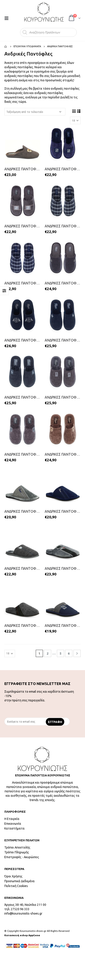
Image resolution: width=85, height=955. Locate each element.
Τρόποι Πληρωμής (16, 852)
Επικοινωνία (12, 823)
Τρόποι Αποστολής (17, 847)
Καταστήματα (14, 828)
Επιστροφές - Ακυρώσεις (21, 857)
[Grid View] (74, 111)
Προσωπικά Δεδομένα (19, 881)
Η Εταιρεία (11, 819)
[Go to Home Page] (5, 46)
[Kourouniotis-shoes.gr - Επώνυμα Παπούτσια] (44, 12)
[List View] (79, 111)
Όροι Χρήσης (13, 876)
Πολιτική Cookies (16, 886)
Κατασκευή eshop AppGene (22, 935)
